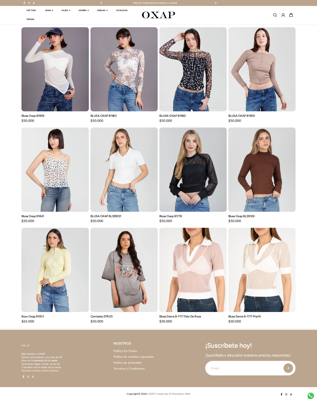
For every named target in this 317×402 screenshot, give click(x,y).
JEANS (48, 10)
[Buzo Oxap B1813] (55, 270)
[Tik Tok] (34, 3)
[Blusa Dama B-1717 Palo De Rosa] (193, 270)
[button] (291, 15)
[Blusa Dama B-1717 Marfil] (262, 270)
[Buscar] (275, 15)
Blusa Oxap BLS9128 (241, 216)
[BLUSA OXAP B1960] (193, 69)
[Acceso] (283, 15)
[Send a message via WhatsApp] (310, 395)
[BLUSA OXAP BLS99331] (124, 170)
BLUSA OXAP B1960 (172, 116)
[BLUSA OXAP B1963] (124, 69)
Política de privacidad (127, 362)
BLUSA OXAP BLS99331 (105, 216)
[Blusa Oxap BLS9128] (262, 170)
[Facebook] (24, 3)
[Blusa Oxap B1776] (193, 170)
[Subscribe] (288, 368)
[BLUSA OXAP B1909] (262, 69)
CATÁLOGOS (121, 10)
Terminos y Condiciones (129, 368)
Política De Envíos (125, 351)
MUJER (65, 10)
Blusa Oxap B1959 (32, 116)
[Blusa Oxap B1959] (55, 69)
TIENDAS (30, 19)
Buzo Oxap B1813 (32, 316)
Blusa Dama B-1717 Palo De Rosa (180, 316)
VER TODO (31, 10)
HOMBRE (83, 10)
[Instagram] (29, 3)
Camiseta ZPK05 (101, 316)
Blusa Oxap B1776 (170, 216)
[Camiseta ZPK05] (124, 270)
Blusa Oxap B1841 (32, 216)
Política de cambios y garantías (133, 356)
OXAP (151, 393)
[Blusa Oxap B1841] (55, 170)
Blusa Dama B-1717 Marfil (244, 316)
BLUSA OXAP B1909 (241, 116)
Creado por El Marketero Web (173, 393)
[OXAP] (158, 15)
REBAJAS (101, 10)
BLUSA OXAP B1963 (103, 116)
